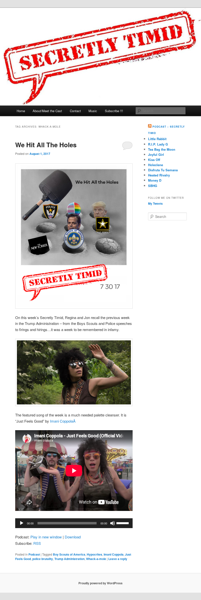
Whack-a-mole (96, 559)
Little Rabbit (157, 138)
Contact (75, 110)
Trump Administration (69, 559)
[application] (74, 523)
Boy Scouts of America (69, 554)
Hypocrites (94, 554)
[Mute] (112, 523)
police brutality (42, 559)
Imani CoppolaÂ (63, 421)
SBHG (152, 185)
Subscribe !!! (114, 110)
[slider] (123, 522)
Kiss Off (154, 159)
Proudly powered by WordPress (100, 583)
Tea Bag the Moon (161, 149)
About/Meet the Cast (47, 110)
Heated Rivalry (159, 175)
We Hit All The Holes (45, 144)
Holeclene (155, 164)
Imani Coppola (114, 554)
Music (92, 110)
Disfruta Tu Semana (163, 170)
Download (73, 536)
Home (21, 110)
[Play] (21, 523)
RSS (37, 543)
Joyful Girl (156, 154)
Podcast (34, 554)
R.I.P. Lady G (158, 144)
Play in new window (46, 536)
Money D (154, 180)
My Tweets (155, 203)
